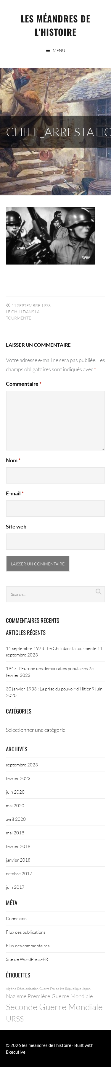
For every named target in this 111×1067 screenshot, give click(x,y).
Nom (13, 460)
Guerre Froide (49, 988)
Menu (59, 50)
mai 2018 (15, 832)
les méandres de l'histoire (55, 25)
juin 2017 (15, 887)
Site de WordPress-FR (27, 959)
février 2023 (18, 778)
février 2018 (18, 846)
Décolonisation (27, 988)
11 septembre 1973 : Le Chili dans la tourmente (29, 311)
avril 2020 (16, 819)
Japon (86, 988)
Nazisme (16, 996)
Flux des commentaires (27, 945)
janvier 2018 (18, 859)
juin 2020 (15, 791)
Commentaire (23, 383)
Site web (16, 526)
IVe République (70, 988)
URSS (15, 1018)
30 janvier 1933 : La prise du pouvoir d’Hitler (48, 688)
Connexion (16, 918)
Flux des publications (25, 932)
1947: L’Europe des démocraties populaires (47, 668)
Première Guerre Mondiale (60, 996)
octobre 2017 (19, 873)
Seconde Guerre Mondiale (54, 1006)
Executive (15, 1052)
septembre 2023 (22, 764)
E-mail (15, 493)
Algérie (11, 988)
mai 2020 (15, 805)
